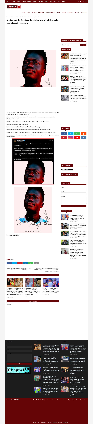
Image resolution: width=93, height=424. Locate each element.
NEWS (11, 16)
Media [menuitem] (64, 12)
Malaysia (35, 1)
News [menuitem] (28, 12)
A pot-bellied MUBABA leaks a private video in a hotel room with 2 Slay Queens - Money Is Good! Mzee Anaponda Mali (78, 98)
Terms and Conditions (52, 422)
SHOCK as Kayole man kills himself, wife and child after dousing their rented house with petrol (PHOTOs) (77, 217)
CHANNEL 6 (17, 399)
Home (8, 16)
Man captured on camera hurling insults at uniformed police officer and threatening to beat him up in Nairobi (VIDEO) (50, 390)
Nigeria (46, 1)
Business (63, 1)
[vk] (83, 137)
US (7, 1)
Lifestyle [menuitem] (83, 12)
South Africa (40, 1)
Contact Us (65, 422)
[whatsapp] (77, 133)
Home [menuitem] (23, 12)
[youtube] (77, 137)
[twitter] (81, 1)
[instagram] (83, 1)
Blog (59, 1)
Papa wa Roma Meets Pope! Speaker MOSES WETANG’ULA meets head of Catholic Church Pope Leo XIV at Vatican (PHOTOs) (77, 370)
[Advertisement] (33, 38)
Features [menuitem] (70, 12)
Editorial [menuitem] (41, 12)
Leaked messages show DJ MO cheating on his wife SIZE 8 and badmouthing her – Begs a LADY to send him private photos (78, 243)
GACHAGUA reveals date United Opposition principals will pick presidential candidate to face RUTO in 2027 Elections (77, 380)
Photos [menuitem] (77, 12)
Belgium (18, 1)
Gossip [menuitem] (58, 12)
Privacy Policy (43, 422)
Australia (24, 1)
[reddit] (83, 133)
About (38, 422)
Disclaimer (60, 422)
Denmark (29, 1)
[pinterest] (85, 1)
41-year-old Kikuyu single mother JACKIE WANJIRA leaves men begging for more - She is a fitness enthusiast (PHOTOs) (77, 89)
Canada (13, 1)
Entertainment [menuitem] (50, 12)
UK (10, 1)
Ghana (55, 1)
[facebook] (78, 1)
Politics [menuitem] (34, 12)
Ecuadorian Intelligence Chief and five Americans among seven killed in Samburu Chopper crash (78, 225)
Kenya (50, 1)
